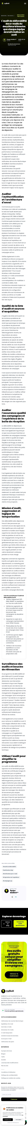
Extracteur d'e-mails (7, 1030)
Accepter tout (8, 1119)
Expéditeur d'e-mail (13, 280)
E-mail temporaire (18, 478)
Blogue (10, 15)
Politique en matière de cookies (10, 1078)
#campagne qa (7, 881)
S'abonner (14, 1099)
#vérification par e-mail (10, 873)
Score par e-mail (12, 392)
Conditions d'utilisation (8, 1072)
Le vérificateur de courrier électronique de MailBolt (14, 161)
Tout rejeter (18, 1119)
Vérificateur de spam (12, 168)
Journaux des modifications (9, 1063)
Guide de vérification (15, 178)
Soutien (3, 1060)
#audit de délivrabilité (9, 866)
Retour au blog (6, 923)
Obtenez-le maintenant (14, 975)
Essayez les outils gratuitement (20, 923)
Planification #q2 (8, 870)
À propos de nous (6, 1051)
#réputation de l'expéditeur (11, 877)
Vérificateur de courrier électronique (12, 1021)
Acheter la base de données (9, 1036)
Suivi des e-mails (20, 724)
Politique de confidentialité (9, 1075)
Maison (3, 15)
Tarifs (3, 1057)
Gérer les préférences (13, 1122)
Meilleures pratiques (20, 15)
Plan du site (4, 1066)
